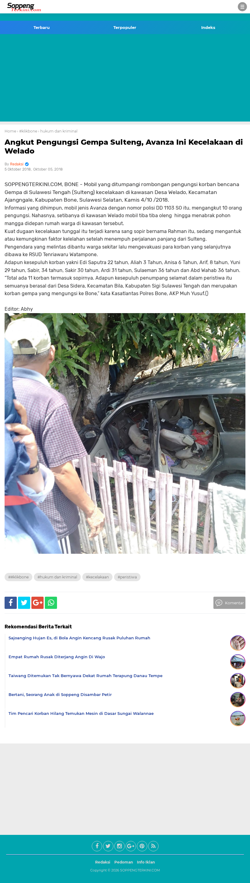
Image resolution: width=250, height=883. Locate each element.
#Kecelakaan (97, 577)
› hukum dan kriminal (57, 131)
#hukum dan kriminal (57, 577)
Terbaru (42, 27)
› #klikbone (27, 131)
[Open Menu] (242, 6)
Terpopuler (124, 27)
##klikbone (18, 577)
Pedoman (123, 862)
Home (10, 131)
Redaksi (102, 862)
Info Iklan (146, 862)
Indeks (208, 27)
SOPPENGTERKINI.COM (140, 870)
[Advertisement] (125, 79)
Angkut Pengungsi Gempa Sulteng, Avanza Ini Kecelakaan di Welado (124, 146)
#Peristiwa (127, 577)
